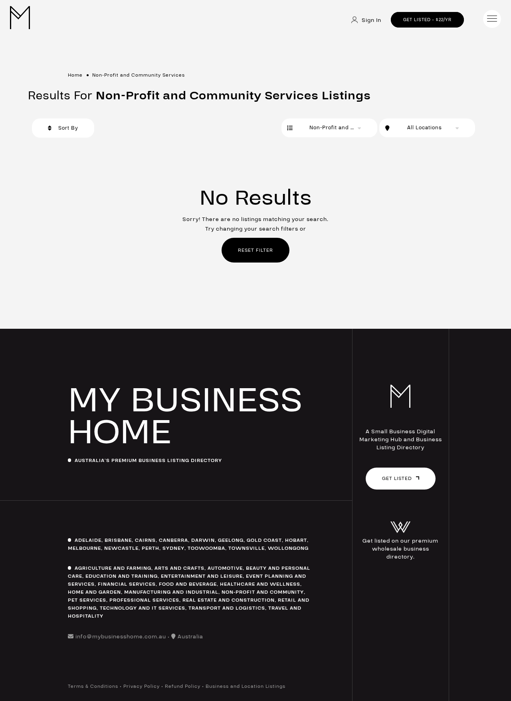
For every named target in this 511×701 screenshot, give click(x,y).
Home (75, 75)
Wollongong (288, 548)
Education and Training (121, 576)
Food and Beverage (188, 584)
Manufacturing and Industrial (171, 592)
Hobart (296, 540)
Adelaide (88, 540)
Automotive (225, 568)
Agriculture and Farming (113, 568)
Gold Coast (264, 540)
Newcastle (121, 548)
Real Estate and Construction (228, 600)
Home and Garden (94, 592)
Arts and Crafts (179, 568)
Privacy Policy (141, 686)
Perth (150, 548)
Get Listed (397, 478)
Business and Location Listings (245, 686)
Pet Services (87, 600)
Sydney (173, 548)
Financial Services (127, 584)
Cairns (145, 540)
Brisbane (118, 540)
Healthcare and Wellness (260, 584)
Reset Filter (255, 250)
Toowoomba (206, 548)
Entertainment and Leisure (202, 576)
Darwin (203, 540)
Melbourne (84, 548)
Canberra (173, 540)
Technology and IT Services (142, 608)
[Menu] (492, 19)
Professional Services (144, 600)
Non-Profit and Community (263, 592)
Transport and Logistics (226, 608)
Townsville (246, 548)
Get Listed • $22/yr (427, 20)
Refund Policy (182, 686)
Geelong (231, 540)
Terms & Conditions (93, 686)
